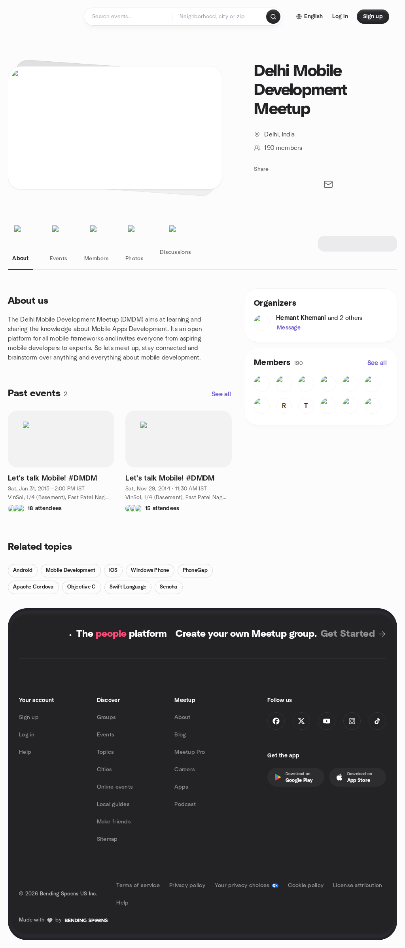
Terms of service (137, 885)
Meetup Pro (189, 752)
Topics (105, 752)
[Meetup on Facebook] (276, 721)
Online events (115, 787)
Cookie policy (306, 885)
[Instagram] (352, 721)
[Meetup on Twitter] (301, 721)
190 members (283, 148)
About (182, 717)
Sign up (29, 717)
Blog (180, 735)
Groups (106, 717)
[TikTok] (377, 721)
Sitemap (107, 839)
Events (106, 735)
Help (25, 752)
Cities (104, 769)
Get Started (348, 634)
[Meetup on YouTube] (326, 721)
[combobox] (220, 17)
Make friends (114, 822)
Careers (184, 769)
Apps (181, 787)
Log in (27, 735)
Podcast (185, 804)
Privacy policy (187, 885)
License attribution (357, 885)
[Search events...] (273, 16)
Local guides (113, 804)
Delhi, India (279, 134)
